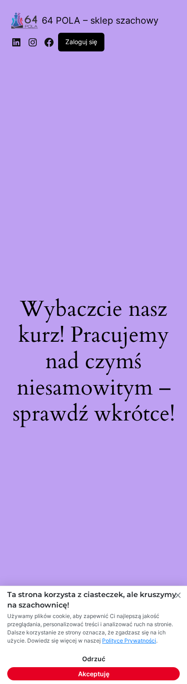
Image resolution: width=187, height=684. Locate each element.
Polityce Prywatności (129, 640)
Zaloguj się (81, 42)
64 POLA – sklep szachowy (100, 20)
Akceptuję (93, 674)
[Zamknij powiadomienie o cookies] (178, 595)
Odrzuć (93, 659)
